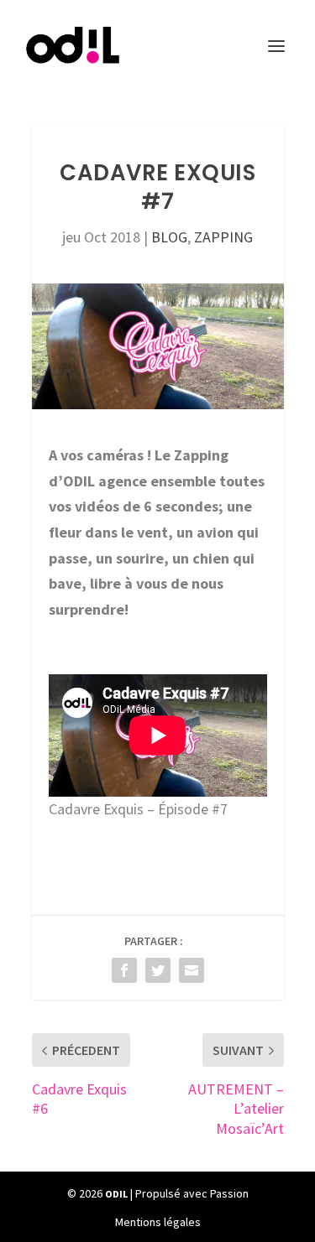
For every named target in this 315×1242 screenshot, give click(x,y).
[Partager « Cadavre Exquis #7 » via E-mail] (191, 970)
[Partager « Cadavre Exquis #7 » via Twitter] (158, 970)
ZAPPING (223, 237)
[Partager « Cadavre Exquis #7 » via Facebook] (124, 970)
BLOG (169, 237)
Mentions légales (158, 1221)
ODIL (116, 1193)
